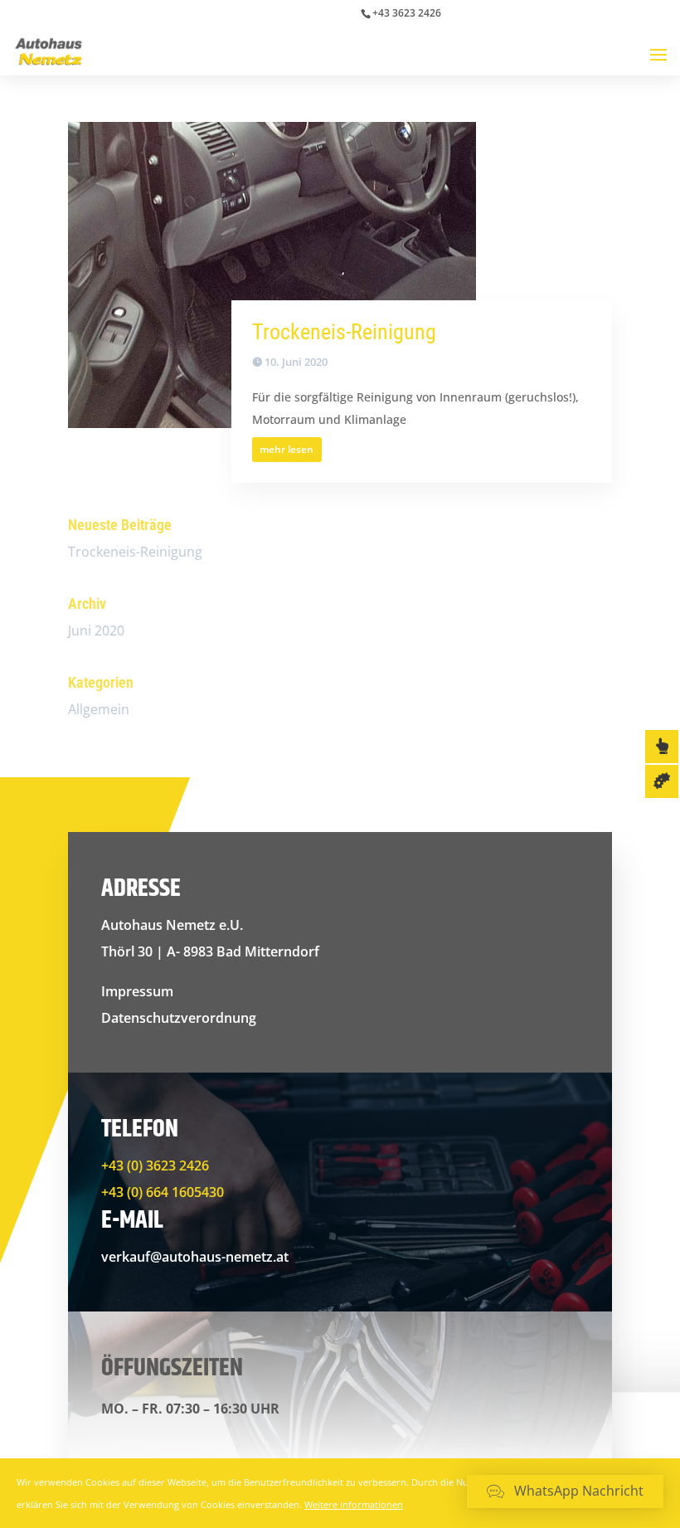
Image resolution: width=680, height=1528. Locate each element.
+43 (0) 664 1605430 (162, 1192)
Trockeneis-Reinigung (344, 331)
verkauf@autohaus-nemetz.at (195, 1257)
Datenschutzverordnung (178, 1018)
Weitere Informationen (353, 1504)
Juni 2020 (96, 630)
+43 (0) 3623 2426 (155, 1165)
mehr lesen (286, 449)
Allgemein (98, 709)
